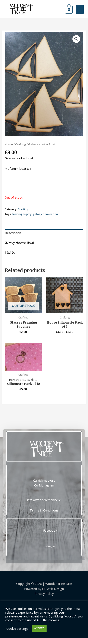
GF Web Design (53, 589)
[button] (76, 39)
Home (9, 144)
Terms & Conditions (44, 510)
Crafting (20, 144)
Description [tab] (13, 233)
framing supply (22, 214)
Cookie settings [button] (17, 628)
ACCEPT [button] (39, 628)
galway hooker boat (46, 214)
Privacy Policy (44, 593)
